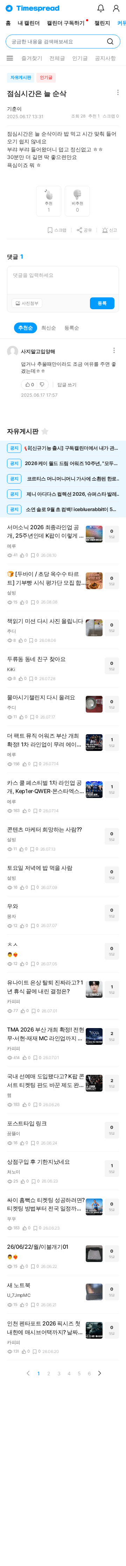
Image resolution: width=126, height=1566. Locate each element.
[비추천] (42, 384)
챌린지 (102, 23)
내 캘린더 (29, 23)
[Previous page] (28, 1373)
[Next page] (99, 1373)
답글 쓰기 (67, 384)
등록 (102, 303)
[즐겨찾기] (45, 431)
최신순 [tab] (48, 327)
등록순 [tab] (71, 327)
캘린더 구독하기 (66, 23)
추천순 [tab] (25, 327)
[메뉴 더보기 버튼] (10, 58)
